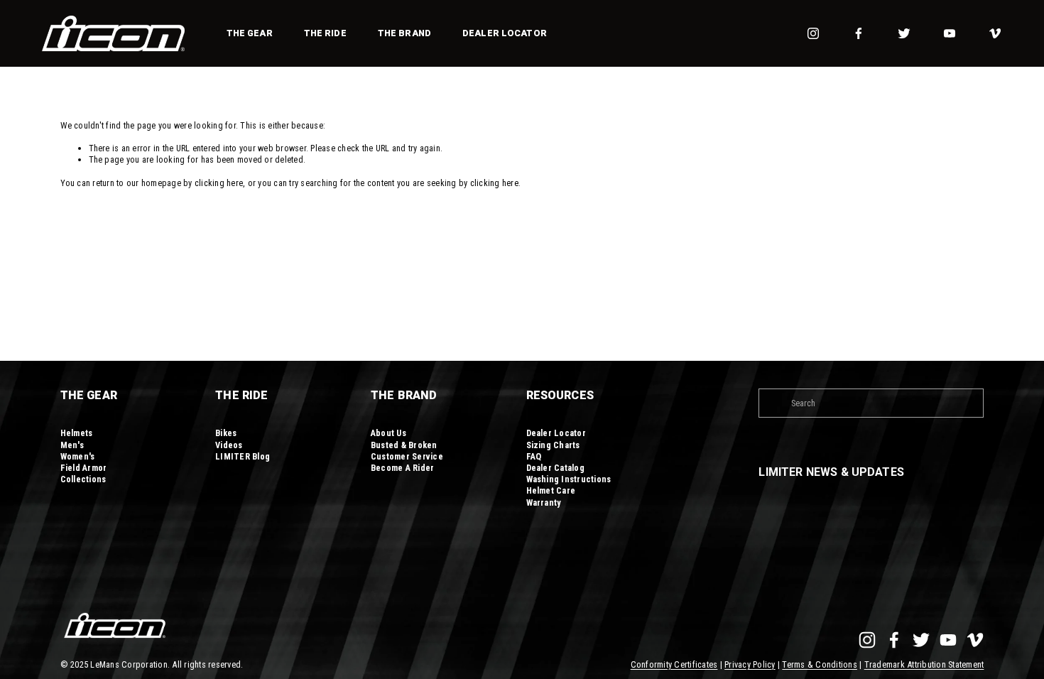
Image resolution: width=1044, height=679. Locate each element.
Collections (83, 479)
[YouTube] (949, 33)
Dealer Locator (504, 33)
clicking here (219, 183)
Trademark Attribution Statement (924, 664)
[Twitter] (904, 33)
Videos (229, 445)
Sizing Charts (553, 445)
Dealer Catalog (555, 467)
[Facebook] (859, 33)
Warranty (544, 502)
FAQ (534, 456)
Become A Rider (403, 467)
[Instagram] (813, 33)
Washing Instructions (568, 479)
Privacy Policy (750, 664)
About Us (388, 433)
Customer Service (407, 456)
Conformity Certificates (674, 664)
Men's (72, 445)
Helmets (76, 433)
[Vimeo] (995, 33)
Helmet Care (551, 490)
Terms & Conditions (819, 664)
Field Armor (83, 467)
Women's (77, 456)
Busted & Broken (404, 445)
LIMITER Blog (242, 456)
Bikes (225, 433)
